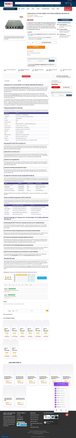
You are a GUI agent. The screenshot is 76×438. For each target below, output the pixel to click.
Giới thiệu (18, 414)
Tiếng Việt (69, 0)
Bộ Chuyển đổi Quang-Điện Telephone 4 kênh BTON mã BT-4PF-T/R (19, 377)
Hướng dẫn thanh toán (34, 414)
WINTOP (22, 8)
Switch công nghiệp (40, 5)
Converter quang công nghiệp (49, 5)
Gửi (47, 310)
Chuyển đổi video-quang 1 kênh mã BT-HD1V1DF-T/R (20, 399)
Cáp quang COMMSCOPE (32, 5)
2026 (29, 54)
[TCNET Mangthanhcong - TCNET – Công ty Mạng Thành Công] (8, 4)
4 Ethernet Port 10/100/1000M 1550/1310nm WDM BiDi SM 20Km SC (6, 330)
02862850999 (65, 19)
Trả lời (5, 291)
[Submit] (59, 3)
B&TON (28, 8)
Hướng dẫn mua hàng (34, 427)
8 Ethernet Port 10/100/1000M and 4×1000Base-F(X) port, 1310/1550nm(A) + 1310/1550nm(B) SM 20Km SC (14, 330)
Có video (26, 284)
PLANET (38, 8)
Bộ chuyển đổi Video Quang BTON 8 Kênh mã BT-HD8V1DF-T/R (67, 377)
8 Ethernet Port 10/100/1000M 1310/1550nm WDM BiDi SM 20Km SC (30, 330)
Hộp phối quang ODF (24, 5)
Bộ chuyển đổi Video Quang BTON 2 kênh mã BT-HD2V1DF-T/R (8, 377)
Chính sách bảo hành (34, 417)
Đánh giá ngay (42, 277)
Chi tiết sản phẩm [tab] (26, 76)
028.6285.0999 (67, 9)
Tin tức (53, 8)
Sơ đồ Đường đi (20, 417)
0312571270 (9, 417)
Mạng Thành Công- (50, 421)
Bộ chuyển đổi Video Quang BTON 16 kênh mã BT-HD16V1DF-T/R (43, 377)
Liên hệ (57, 8)
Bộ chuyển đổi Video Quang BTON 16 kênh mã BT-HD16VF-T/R (55, 377)
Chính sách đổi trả (33, 421)
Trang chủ (19, 9)
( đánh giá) (32, 15)
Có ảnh (31, 284)
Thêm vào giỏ (67, 87)
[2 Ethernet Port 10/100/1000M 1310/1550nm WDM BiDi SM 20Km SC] (53, 77)
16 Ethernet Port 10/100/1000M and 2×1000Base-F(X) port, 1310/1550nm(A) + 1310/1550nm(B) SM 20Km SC (37, 330)
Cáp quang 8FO (57, 5)
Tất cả (6, 284)
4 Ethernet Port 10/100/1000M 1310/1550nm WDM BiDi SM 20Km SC (22, 330)
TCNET (33, 8)
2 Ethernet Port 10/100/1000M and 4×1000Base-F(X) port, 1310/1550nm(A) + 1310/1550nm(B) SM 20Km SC (6, 349)
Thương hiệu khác (45, 8)
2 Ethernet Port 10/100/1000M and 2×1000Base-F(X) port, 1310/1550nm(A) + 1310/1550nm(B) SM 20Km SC (14, 349)
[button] (68, 3)
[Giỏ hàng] (71, 5)
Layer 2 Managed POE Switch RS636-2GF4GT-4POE (8, 399)
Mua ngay (56, 87)
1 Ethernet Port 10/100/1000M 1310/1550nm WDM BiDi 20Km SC (45, 330)
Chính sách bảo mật (34, 419)
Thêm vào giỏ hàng (47, 42)
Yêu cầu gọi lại (5, 436)
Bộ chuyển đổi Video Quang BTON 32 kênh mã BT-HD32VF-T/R (32, 377)
